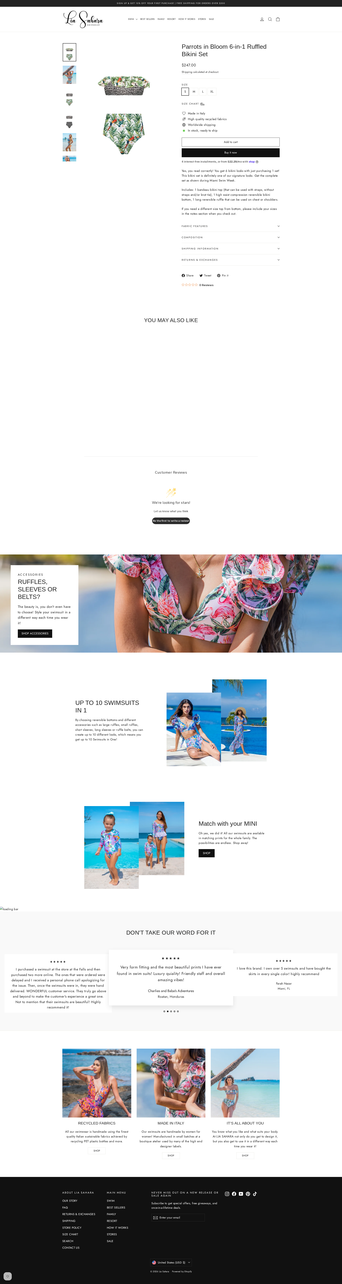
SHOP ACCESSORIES (35, 633)
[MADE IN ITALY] (171, 1083)
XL (212, 91)
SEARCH (67, 1241)
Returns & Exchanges (200, 260)
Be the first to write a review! (171, 521)
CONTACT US (70, 1248)
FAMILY (161, 19)
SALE (211, 19)
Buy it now (230, 152)
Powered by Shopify (182, 1271)
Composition (192, 237)
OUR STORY (69, 1201)
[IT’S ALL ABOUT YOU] (245, 1083)
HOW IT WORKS (186, 19)
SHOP (206, 853)
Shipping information (200, 248)
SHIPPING (68, 1221)
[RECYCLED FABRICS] (96, 1083)
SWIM (131, 19)
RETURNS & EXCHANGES (78, 1214)
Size (185, 84)
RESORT (171, 19)
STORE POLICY (71, 1228)
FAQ (65, 1207)
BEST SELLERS (147, 19)
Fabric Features (195, 226)
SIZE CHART (70, 1234)
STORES (202, 19)
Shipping (187, 72)
